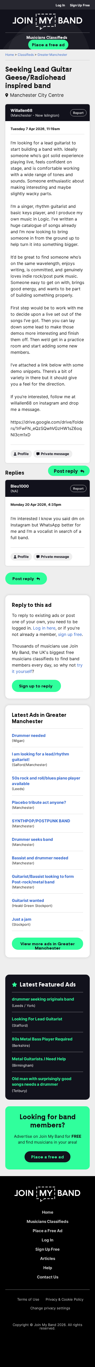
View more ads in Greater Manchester (47, 946)
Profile (23, 454)
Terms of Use (28, 1299)
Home (9, 55)
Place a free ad (47, 1157)
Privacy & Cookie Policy (64, 1299)
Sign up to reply (36, 686)
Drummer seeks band (32, 839)
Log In (60, 5)
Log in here (44, 628)
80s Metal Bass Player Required (42, 1039)
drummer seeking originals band (43, 999)
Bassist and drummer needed (40, 857)
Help (47, 1267)
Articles (47, 1258)
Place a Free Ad (48, 1230)
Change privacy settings (50, 1308)
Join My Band (45, 1325)
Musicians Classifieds (47, 1221)
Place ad (48, 45)
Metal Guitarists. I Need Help (39, 1058)
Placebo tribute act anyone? (39, 802)
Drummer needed (29, 735)
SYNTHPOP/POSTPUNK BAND (41, 820)
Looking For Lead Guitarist (37, 1018)
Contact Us (47, 1276)
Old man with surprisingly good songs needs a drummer (42, 1081)
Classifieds (46, 37)
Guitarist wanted (28, 900)
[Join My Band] (47, 22)
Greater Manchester (52, 55)
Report (78, 113)
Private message (54, 454)
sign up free (70, 634)
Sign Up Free (80, 5)
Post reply (66, 471)
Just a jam (21, 919)
